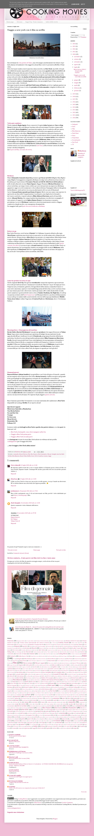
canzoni (60, 700)
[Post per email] (34, 451)
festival (31, 707)
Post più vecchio (61, 550)
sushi (80, 724)
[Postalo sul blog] (39, 452)
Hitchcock (82, 665)
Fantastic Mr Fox (76, 660)
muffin (35, 717)
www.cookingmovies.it (13, 808)
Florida (57, 663)
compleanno (82, 702)
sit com (31, 724)
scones (11, 724)
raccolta (30, 720)
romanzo (66, 722)
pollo (83, 719)
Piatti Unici (75, 133)
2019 (74, 94)
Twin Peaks (46, 694)
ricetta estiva (20, 722)
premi (9, 720)
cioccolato (35, 702)
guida (47, 711)
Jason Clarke (25, 668)
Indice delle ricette (52, 22)
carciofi (66, 700)
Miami (57, 678)
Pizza (73, 135)
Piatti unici (51, 685)
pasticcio (38, 718)
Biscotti (34, 648)
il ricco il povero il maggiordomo (72, 711)
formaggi (50, 709)
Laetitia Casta (30, 674)
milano (9, 717)
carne (71, 700)
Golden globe (28, 665)
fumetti (11, 711)
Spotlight (36, 691)
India (40, 666)
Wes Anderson (55, 696)
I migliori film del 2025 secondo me (18, 782)
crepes (42, 704)
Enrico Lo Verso (42, 660)
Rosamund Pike (56, 687)
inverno (16, 713)
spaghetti (42, 724)
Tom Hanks (22, 694)
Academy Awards (63, 642)
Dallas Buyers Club (23, 656)
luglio (76, 67)
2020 (74, 54)
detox (83, 704)
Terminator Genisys (60, 692)
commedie (16, 454)
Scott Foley (54, 689)
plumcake (64, 719)
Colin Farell (41, 653)
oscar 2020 (84, 717)
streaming (68, 724)
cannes (55, 700)
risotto (52, 722)
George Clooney (12, 665)
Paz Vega (21, 685)
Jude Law (44, 670)
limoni (74, 713)
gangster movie (24, 711)
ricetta (82, 720)
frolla (85, 709)
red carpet (67, 720)
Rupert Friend (65, 687)
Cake (35, 650)
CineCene (82, 652)
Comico (54, 653)
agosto (76, 64)
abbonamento (24, 698)
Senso (67, 689)
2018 (74, 96)
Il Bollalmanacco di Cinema (17, 751)
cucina (64, 704)
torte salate (66, 726)
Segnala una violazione (15, 812)
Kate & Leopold (10, 672)
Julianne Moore (74, 670)
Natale (14, 681)
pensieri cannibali (14, 734)
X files (78, 696)
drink (50, 706)
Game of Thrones (76, 663)
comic (64, 702)
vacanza (45, 456)
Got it (83, 4)
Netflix (29, 456)
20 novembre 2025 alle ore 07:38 (26, 513)
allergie (35, 698)
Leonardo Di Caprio (59, 674)
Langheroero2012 (39, 674)
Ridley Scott (38, 687)
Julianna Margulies (64, 670)
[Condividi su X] (40, 452)
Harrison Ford (63, 665)
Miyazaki (28, 679)
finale (33, 709)
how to (60, 711)
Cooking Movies (62, 653)
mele (54, 715)
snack (36, 724)
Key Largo (66, 672)
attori (63, 698)
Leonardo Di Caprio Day (72, 674)
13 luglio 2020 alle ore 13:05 (28, 479)
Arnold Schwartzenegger (40, 646)
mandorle (23, 715)
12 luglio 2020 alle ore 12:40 (29, 465)
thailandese (28, 726)
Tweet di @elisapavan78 (77, 190)
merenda (64, 715)
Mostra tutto (84, 791)
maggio (76, 82)
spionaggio (55, 724)
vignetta (48, 728)
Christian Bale (56, 651)
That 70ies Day (70, 692)
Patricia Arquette (11, 685)
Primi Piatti (75, 137)
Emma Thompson (32, 660)
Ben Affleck (82, 646)
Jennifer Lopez (64, 668)
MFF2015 (49, 676)
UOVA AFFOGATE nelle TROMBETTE (18, 747)
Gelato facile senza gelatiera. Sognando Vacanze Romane (31, 619)
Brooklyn (23, 650)
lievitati (63, 713)
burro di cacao (41, 700)
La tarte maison (14, 770)
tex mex (22, 726)
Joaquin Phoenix (82, 668)
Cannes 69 (79, 650)
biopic (17, 700)
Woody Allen (72, 696)
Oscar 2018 (45, 683)
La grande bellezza (20, 674)
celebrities (14, 702)
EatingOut (19, 658)
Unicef (56, 694)
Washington (47, 696)
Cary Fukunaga (17, 651)
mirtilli (16, 717)
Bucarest (30, 650)
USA (52, 694)
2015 (74, 104)
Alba (81, 642)
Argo (31, 646)
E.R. (14, 658)
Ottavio (58, 683)
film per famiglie (51, 454)
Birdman (27, 648)
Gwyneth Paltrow (46, 665)
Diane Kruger (64, 656)
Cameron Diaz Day (70, 650)
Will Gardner (64, 696)
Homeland (9, 666)
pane (17, 719)
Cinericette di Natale (21, 653)
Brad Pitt (67, 648)
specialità (49, 724)
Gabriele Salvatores (65, 663)
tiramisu (43, 726)
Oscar (85, 681)
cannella (49, 700)
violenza (65, 728)
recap (50, 720)
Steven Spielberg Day (82, 691)
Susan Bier (23, 692)
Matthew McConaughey (47, 678)
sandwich (84, 722)
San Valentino (16, 689)
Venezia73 (26, 696)
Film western (51, 663)
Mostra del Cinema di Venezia (50, 680)
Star (41, 691)
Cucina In (13, 656)
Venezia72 (18, 696)
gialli (36, 711)
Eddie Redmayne (28, 658)
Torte (29, 695)
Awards (49, 646)
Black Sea (42, 648)
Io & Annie (62, 666)
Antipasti (75, 124)
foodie (44, 709)
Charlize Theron (47, 651)
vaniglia (20, 728)
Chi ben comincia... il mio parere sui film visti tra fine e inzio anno (31, 558)
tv (76, 726)
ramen (39, 720)
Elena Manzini (61, 658)
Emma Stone (23, 660)
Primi (67, 685)
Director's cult (13, 757)
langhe (53, 713)
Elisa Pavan (69, 658)
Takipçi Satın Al (15, 521)
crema (36, 704)
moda (30, 717)
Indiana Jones (47, 666)
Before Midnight (74, 646)
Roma (49, 687)
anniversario (48, 698)
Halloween (54, 665)
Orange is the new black (69, 681)
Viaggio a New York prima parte (21, 434)
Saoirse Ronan (25, 689)
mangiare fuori (31, 715)
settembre (77, 62)
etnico (61, 706)
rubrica (78, 722)
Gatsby (85, 663)
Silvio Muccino (79, 689)
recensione (57, 721)
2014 (74, 107)
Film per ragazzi (40, 663)
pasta (22, 719)
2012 (74, 112)
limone (69, 713)
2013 (74, 110)
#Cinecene (10, 640)
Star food (53, 691)
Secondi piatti (76, 140)
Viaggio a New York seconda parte (22, 437)
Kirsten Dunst (80, 672)
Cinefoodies (10, 653)
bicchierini (10, 700)
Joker (18, 670)
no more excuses (48, 717)
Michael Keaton (75, 678)
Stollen (10, 692)
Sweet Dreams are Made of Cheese (36, 692)
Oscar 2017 (37, 683)
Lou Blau (28, 676)
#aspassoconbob (20, 640)
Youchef (83, 696)
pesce (43, 719)
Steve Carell (61, 691)
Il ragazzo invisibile (26, 666)
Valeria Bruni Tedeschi (65, 694)
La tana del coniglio (15, 775)
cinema (26, 702)
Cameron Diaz (60, 650)
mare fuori (40, 715)
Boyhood (60, 648)
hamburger (54, 711)
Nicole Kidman (45, 681)
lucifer (85, 713)
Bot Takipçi (14, 519)
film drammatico (42, 454)
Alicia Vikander (57, 644)
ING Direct (16, 666)
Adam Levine (75, 642)
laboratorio (47, 713)
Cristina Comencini (75, 653)
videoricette (40, 728)
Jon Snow (23, 670)
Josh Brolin (30, 670)
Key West (73, 672)
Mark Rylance (29, 678)
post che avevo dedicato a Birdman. (34, 206)
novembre (77, 56)
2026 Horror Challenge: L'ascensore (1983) (20, 752)
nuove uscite (76, 717)
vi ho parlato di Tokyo (25, 63)
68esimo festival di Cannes (73, 640)
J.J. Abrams (70, 666)
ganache (17, 711)
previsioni (16, 720)
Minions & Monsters (14, 741)
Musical (74, 680)
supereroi (75, 724)
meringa (72, 715)
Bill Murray (20, 648)
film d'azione (58, 707)
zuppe (75, 728)
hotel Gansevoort (29, 295)
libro (58, 713)
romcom (72, 722)
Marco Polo (72, 676)
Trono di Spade (38, 694)
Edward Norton (23, 454)
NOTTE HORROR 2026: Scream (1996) (19, 758)
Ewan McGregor (66, 660)
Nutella (60, 681)
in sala (83, 711)
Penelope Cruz (28, 685)
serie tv (23, 724)
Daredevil (43, 656)
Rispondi (13, 474)
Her (70, 665)
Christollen (64, 651)
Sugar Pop (16, 692)
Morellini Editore (36, 679)
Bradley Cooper (76, 648)
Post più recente (12, 550)
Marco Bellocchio (64, 676)
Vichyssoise (34, 696)
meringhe (78, 715)
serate (16, 724)
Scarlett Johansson (45, 689)
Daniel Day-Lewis (35, 656)
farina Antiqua (16, 707)
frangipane (70, 709)
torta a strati (58, 726)
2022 (74, 49)
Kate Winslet (28, 672)
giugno (76, 80)
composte (9, 704)
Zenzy (8, 698)
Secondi (61, 689)
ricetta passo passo (31, 722)
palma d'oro (12, 718)
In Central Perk (13, 740)
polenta (71, 718)
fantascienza (81, 706)
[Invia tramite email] (37, 452)
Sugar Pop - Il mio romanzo (34, 22)
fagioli (73, 706)
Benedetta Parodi (11, 648)
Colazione (32, 653)
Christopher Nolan (73, 651)
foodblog (38, 709)
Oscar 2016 (29, 683)
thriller (35, 726)
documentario (11, 706)
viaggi (49, 456)
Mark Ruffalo (20, 678)
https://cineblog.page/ (20, 495)
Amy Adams (79, 644)
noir (55, 717)
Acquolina (12, 786)
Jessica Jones (73, 668)
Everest (59, 660)
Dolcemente (77, 656)
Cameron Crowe (51, 650)
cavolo (8, 702)
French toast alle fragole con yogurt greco (20, 776)
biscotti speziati (25, 700)
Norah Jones (53, 681)
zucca (69, 728)
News (39, 681)
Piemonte (61, 685)
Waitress (41, 696)
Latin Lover (48, 674)
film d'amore (34, 454)
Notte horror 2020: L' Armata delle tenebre (80, 71)
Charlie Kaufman (37, 651)
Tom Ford (15, 694)
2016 (74, 102)
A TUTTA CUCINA (14, 746)
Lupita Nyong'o (35, 676)
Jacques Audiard (78, 666)
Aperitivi (25, 646)
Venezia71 (10, 696)
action (30, 698)
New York (33, 681)
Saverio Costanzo (34, 689)
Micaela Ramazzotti (64, 678)
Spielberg (22, 691)
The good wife (79, 692)
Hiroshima (75, 665)
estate (55, 706)
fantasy (9, 707)
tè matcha (40, 456)
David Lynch (50, 656)
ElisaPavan (14, 479)
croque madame (50, 704)
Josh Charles (37, 670)
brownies (33, 700)
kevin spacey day (39, 713)
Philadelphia (43, 685)
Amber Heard (71, 644)
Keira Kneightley (47, 672)
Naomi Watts (23, 456)
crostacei (58, 704)
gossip (41, 711)
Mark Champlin (15, 503)
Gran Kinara (37, 665)
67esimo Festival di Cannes (57, 640)
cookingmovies (12, 441)
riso (48, 722)
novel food (68, 717)
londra (80, 713)
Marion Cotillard (11, 678)
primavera (24, 720)
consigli (16, 704)
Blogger (55, 818)
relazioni (76, 720)
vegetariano (27, 728)
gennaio (76, 90)
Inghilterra (55, 667)
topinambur (50, 726)
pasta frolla (30, 719)
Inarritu (59, 454)
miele (84, 715)
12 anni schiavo (30, 640)
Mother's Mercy (66, 679)
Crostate (84, 653)
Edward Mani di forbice (40, 658)
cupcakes (70, 704)
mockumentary (23, 717)
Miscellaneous (16, 456)
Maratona (55, 676)
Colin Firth (48, 653)
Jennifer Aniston (34, 668)
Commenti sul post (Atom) (21, 553)
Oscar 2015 (34, 456)
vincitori (54, 728)
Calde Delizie (41, 650)
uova (8, 728)
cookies (30, 704)
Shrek (72, 689)
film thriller (25, 709)
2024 (74, 43)
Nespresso (20, 681)
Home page (10, 22)
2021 (74, 51)
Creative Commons (67, 802)
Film (29, 454)
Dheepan (57, 656)
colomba (58, 702)
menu (59, 715)
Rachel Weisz (18, 687)
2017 (74, 99)
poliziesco (77, 719)
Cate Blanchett (27, 652)
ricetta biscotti (11, 722)
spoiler (62, 724)
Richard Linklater (28, 687)
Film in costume (27, 663)
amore (41, 698)
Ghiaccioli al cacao (14, 771)
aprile (76, 85)
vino (60, 728)
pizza (58, 719)
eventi (67, 706)
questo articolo (50, 394)
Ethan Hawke (51, 660)
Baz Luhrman (65, 646)
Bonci (54, 648)
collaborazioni (50, 702)
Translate (83, 37)
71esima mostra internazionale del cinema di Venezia (34, 642)
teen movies (16, 726)
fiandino (39, 707)
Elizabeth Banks (78, 658)
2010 (74, 117)
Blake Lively (48, 648)
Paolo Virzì (82, 683)
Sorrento (16, 691)
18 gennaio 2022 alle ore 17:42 (29, 491)
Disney (70, 656)
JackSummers (15, 491)
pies (48, 718)
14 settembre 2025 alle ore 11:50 (30, 503)
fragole (63, 709)
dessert (78, 704)
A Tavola (54, 642)
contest (23, 704)
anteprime (56, 698)
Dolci (73, 126)
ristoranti (59, 722)
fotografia (57, 709)
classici (43, 702)
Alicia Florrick (49, 644)
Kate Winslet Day (37, 672)
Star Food (75, 142)
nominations (61, 717)
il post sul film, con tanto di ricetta (21, 149)
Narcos (9, 681)
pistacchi (53, 718)
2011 (74, 115)
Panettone (64, 683)
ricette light (41, 722)
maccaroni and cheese (14, 715)
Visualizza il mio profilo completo (81, 155)
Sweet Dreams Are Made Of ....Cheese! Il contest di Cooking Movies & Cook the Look (39, 627)
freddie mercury (78, 709)
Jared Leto (17, 668)
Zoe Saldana (15, 698)
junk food (22, 713)
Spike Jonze (29, 691)
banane (75, 698)
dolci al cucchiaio (22, 706)
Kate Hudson (19, 672)
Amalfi (64, 644)
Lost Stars (39, 145)
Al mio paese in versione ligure (17, 736)
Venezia (83, 694)
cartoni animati (79, 700)
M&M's (43, 676)
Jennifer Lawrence (54, 668)
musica (41, 717)
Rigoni (44, 687)
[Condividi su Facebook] (41, 452)
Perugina (36, 685)
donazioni (40, 706)
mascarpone (47, 715)
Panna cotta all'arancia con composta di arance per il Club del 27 (27, 788)
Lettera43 (11, 676)
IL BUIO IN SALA (14, 762)
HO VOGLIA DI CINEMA (16, 781)
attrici (69, 698)
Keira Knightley (58, 672)
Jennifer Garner (43, 668)
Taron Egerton (50, 692)
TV (73, 144)
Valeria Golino (75, 694)
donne (45, 706)
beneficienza (82, 698)
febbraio (77, 88)
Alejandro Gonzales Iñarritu (36, 644)
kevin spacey (30, 713)
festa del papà (24, 707)
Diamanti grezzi (13, 372)
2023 (74, 46)
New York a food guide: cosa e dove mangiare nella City (28, 432)
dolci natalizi (33, 706)
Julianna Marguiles (53, 670)
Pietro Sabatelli (15, 465)
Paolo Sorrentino (73, 683)
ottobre (76, 59)
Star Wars (46, 691)
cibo (21, 702)
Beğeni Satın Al (15, 517)
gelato (31, 711)
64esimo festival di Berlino (42, 640)
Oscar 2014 (13, 683)
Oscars (52, 683)
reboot (45, 720)
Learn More (75, 4)
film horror (83, 707)
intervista (9, 713)
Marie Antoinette (81, 676)
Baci (54, 646)
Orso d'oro (78, 681)
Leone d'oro (83, 674)
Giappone (20, 665)
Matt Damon (37, 678)
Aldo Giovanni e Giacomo (21, 644)
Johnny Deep (12, 670)
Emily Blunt (15, 660)
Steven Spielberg (70, 691)
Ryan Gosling (74, 687)
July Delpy (82, 670)
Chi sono (19, 22)
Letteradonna (20, 676)
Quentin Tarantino (77, 685)
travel (72, 726)
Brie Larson (16, 650)
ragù (35, 720)
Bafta (58, 646)
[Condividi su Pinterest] (43, 452)
